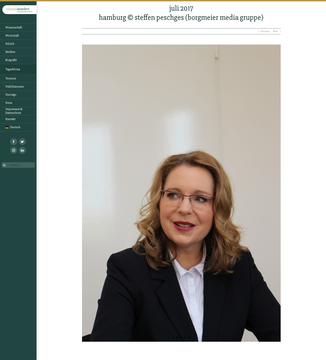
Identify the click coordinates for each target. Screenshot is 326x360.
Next (275, 31)
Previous (265, 31)
